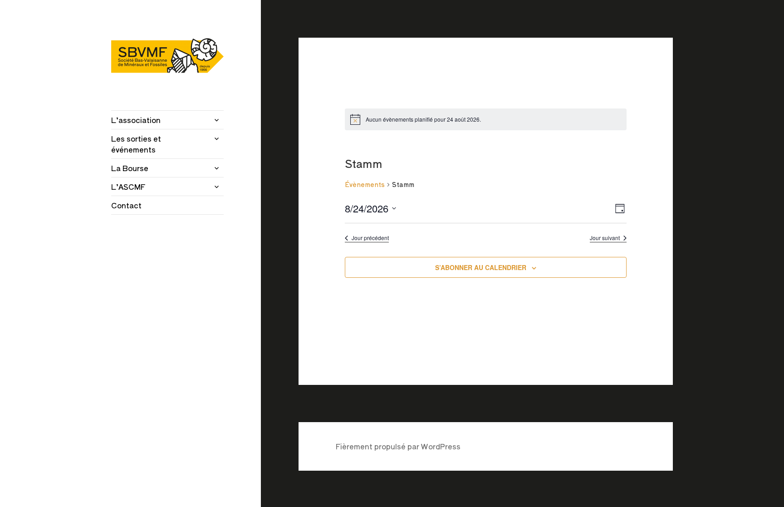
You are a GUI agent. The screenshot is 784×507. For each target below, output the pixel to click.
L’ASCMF (128, 186)
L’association (136, 119)
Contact (126, 205)
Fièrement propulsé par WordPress (398, 446)
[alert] (486, 119)
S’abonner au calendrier (480, 267)
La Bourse (129, 167)
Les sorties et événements (136, 144)
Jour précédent (370, 237)
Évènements (365, 184)
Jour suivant (605, 237)
